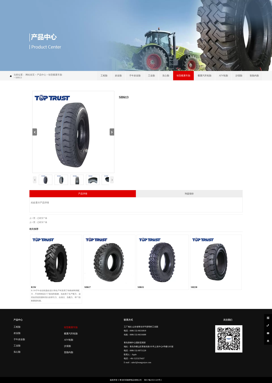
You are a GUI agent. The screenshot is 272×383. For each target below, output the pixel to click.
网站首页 (30, 75)
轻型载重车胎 (55, 75)
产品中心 (41, 75)
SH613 (18, 77)
